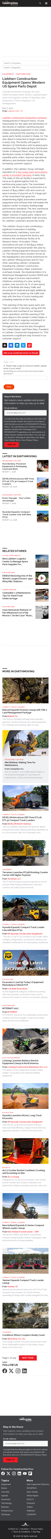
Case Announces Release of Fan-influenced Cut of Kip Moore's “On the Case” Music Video (17, 613)
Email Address (11, 408)
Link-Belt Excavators (17, 989)
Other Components (11, 555)
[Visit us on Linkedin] (24, 1371)
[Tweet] (23, 345)
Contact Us (13, 1529)
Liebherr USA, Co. (15, 111)
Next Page (28, 1358)
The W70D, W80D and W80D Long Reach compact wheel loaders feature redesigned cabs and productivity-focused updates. (24, 1237)
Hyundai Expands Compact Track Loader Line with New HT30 (16, 514)
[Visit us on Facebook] (4, 1371)
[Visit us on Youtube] (25, 1473)
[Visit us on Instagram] (18, 1371)
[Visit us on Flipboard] (30, 1473)
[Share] (11, 345)
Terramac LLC (14, 879)
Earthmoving (23, 74)
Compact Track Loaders (13, 707)
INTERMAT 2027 (10, 1008)
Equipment (8, 74)
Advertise (24, 1529)
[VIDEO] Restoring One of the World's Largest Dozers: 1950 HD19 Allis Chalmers (17, 578)
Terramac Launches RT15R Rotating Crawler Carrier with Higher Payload (25, 873)
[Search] (40, 3)
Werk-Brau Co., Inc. (16, 1339)
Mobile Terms (15, 440)
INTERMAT (12, 1012)
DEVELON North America (19, 824)
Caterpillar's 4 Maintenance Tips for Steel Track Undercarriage (16, 596)
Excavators (7, 979)
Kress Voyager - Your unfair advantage (16, 499)
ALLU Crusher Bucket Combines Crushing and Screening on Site (23, 1171)
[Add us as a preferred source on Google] (29, 345)
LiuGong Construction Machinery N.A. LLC (27, 1067)
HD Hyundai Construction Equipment (24, 934)
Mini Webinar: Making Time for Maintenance (20, 763)
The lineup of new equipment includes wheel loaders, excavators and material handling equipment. (22, 1073)
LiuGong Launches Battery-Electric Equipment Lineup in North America (20, 1062)
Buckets (6, 1167)
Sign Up (11, 444)
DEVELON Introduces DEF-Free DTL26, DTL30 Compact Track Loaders (18, 481)
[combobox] (25, 63)
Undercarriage (9, 589)
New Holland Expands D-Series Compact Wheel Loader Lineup (23, 1226)
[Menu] (46, 3)
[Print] (4, 345)
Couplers (6, 1332)
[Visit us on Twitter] (11, 1371)
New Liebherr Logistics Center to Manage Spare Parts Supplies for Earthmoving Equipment (15, 561)
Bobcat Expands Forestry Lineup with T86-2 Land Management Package (24, 711)
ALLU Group (13, 1177)
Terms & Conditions (21, 1532)
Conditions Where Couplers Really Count (23, 1335)
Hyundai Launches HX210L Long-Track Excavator (22, 1116)
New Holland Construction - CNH (23, 1232)
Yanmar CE (12, 1286)
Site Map (36, 1532)
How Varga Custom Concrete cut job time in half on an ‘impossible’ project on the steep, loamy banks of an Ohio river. (24, 1345)
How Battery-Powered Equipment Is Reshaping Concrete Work (14, 466)
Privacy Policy (32, 440)
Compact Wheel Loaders (13, 1222)
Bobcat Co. (12, 716)
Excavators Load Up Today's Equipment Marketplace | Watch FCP (23, 983)
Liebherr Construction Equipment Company (24, 117)
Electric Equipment (11, 1058)
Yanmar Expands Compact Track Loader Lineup (23, 1281)
